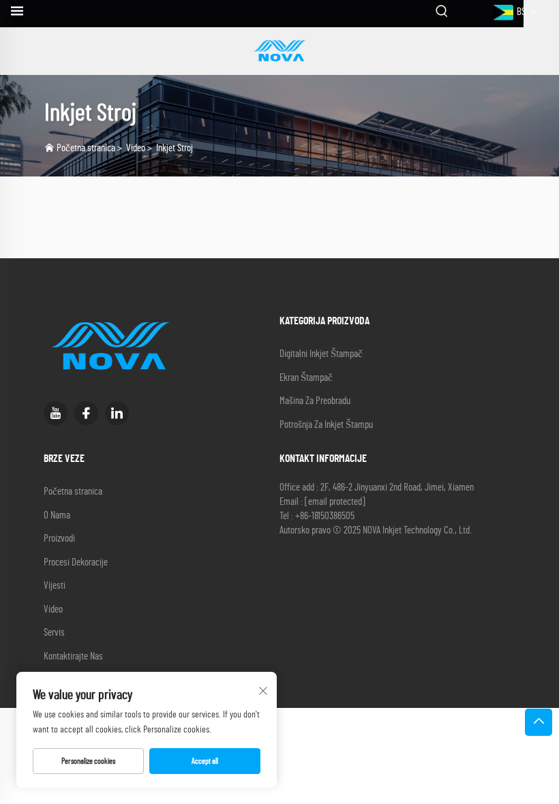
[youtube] (55, 413)
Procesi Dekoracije (76, 562)
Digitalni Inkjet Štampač (321, 354)
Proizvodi (59, 539)
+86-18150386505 (324, 516)
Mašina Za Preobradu (315, 401)
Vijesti (54, 586)
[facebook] (86, 413)
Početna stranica (86, 148)
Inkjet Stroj (174, 148)
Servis (54, 633)
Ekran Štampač (306, 378)
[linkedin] (117, 413)
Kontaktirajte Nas (73, 656)
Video (135, 148)
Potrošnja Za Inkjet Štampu (326, 425)
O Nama (57, 515)
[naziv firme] (279, 51)
